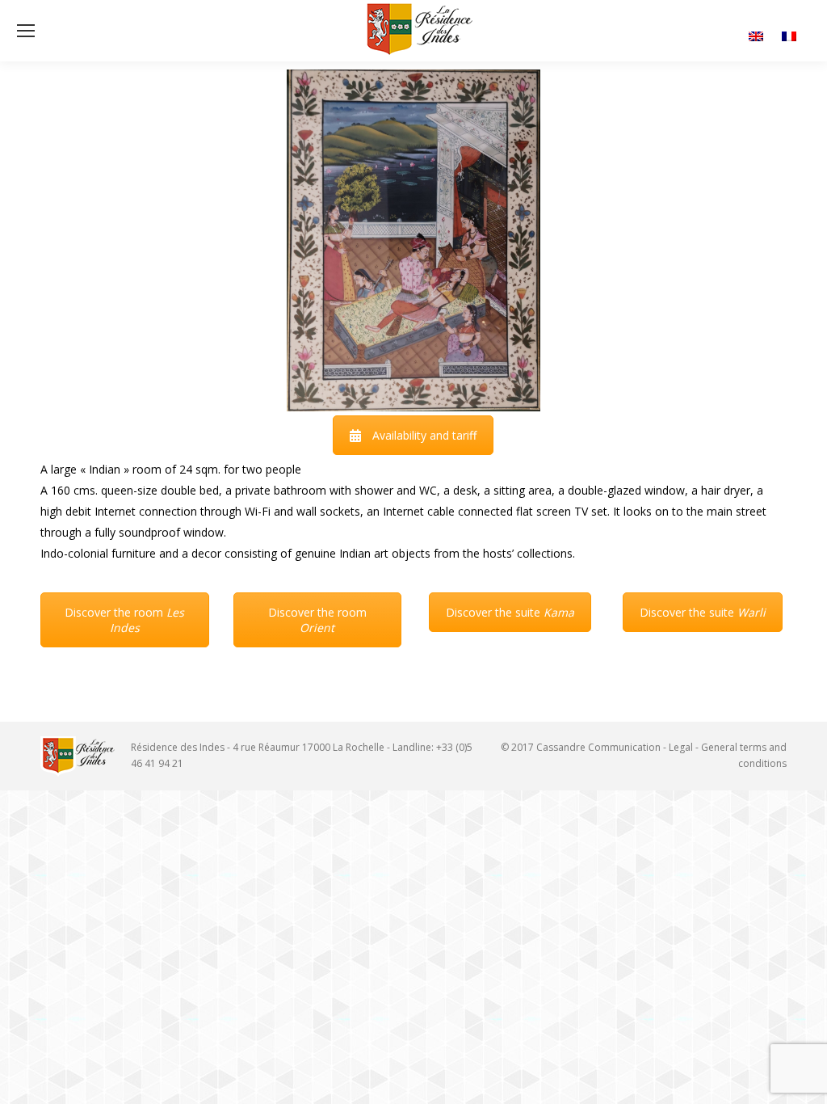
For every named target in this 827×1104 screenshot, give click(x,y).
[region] (413, 240)
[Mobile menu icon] (26, 30)
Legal (681, 747)
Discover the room (124, 620)
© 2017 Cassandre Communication (581, 747)
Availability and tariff (424, 435)
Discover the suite (510, 612)
